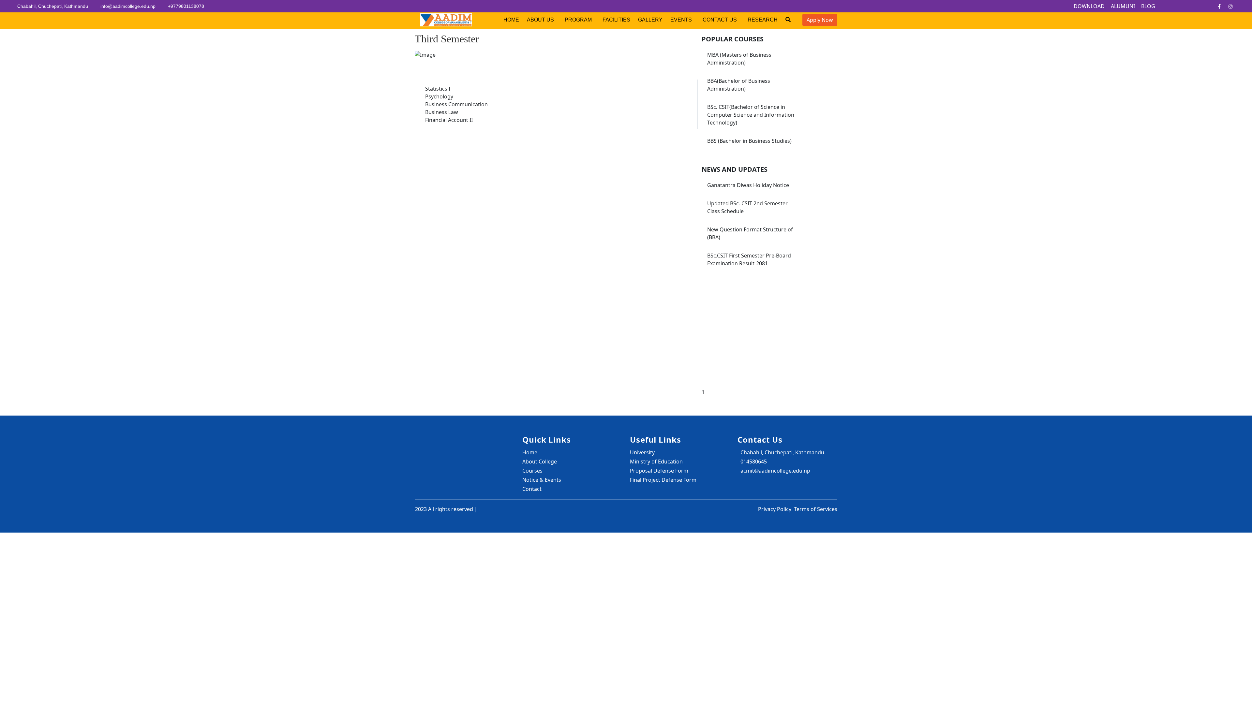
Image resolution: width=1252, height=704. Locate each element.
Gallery (650, 19)
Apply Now (820, 19)
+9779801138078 (186, 6)
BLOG (1148, 6)
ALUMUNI (1123, 6)
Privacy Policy (774, 509)
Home (511, 19)
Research (763, 19)
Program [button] (579, 19)
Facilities (616, 19)
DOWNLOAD (1089, 6)
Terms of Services (815, 509)
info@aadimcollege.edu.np (128, 6)
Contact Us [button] (720, 19)
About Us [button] (541, 19)
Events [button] (681, 19)
